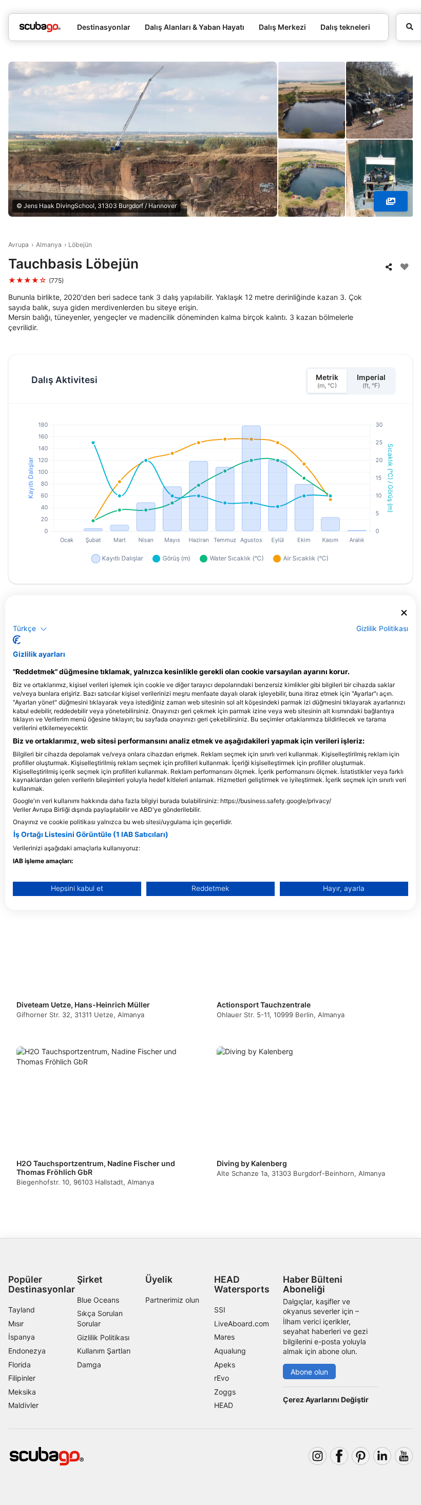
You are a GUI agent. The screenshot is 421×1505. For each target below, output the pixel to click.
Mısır (16, 1323)
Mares (224, 1336)
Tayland (21, 1309)
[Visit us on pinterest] (361, 1456)
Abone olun (309, 1371)
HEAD (223, 1405)
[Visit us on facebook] (339, 1456)
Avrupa (18, 245)
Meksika (22, 1391)
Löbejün (80, 245)
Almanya (49, 245)
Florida (19, 1364)
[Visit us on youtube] (404, 1456)
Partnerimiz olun (172, 1300)
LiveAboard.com (241, 1323)
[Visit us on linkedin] (382, 1456)
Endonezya (27, 1350)
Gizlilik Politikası (103, 1337)
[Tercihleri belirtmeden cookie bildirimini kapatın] (404, 613)
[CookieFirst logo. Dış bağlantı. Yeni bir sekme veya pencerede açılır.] (17, 639)
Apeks (224, 1364)
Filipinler (21, 1378)
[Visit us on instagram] (318, 1456)
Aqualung (230, 1350)
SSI (219, 1309)
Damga (89, 1364)
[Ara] (408, 27)
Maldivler (23, 1405)
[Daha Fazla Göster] (391, 201)
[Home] (40, 27)
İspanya (21, 1336)
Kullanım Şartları (103, 1350)
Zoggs (225, 1391)
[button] (30, 629)
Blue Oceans (98, 1300)
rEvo (221, 1378)
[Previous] (25, 1045)
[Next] (396, 1045)
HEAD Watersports (242, 1284)
